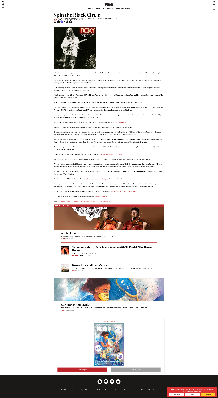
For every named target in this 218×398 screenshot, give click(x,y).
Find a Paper (82, 369)
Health (63, 310)
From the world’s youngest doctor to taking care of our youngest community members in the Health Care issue (104, 308)
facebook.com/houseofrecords (111, 154)
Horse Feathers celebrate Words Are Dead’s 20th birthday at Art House (88, 236)
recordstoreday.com (101, 196)
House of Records (73, 201)
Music (55, 20)
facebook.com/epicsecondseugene (96, 179)
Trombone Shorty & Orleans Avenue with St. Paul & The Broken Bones (112, 248)
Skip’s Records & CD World (101, 201)
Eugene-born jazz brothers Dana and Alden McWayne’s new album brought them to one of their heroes (112, 268)
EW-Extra (75, 256)
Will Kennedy (64, 20)
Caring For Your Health (75, 304)
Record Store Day (86, 201)
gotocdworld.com (121, 122)
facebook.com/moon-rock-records (124, 191)
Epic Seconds (61, 201)
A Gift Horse (68, 233)
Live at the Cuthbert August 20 (84, 253)
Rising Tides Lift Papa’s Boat (90, 265)
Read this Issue (135, 369)
